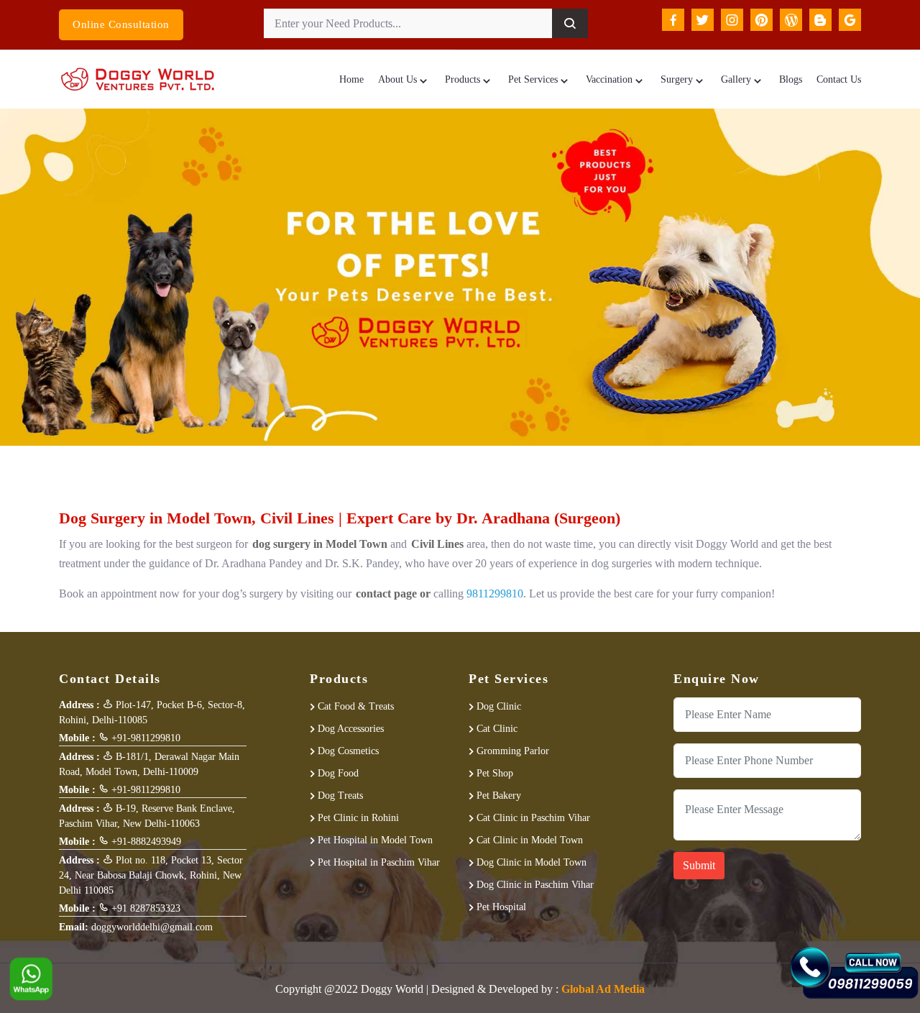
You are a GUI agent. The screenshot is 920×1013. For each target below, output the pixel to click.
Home (351, 79)
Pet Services (533, 79)
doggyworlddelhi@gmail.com (152, 927)
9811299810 (494, 593)
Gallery (736, 79)
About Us (397, 79)
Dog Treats (340, 795)
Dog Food (338, 773)
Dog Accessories (351, 728)
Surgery (677, 79)
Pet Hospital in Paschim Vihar (379, 862)
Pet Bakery (499, 795)
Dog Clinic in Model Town (531, 862)
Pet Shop (495, 773)
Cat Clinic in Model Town (530, 840)
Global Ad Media (603, 989)
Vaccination (609, 79)
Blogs (790, 79)
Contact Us (838, 79)
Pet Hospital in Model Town (375, 840)
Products (462, 79)
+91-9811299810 (144, 738)
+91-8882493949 (145, 841)
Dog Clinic (499, 706)
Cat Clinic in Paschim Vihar (533, 817)
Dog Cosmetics (348, 751)
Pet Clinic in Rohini (358, 817)
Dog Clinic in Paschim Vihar (535, 884)
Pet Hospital (501, 907)
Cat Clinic (497, 728)
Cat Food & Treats (356, 706)
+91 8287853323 (144, 908)
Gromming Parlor (513, 751)
